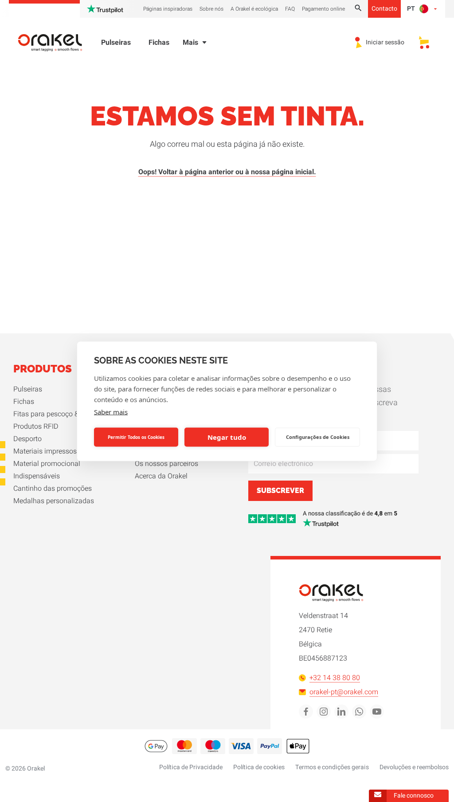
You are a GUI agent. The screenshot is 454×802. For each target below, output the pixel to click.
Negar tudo (226, 437)
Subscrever (280, 490)
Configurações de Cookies (317, 437)
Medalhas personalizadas (53, 501)
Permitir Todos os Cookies (136, 437)
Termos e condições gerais (332, 767)
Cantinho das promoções (52, 488)
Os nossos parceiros (166, 463)
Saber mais (111, 411)
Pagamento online (323, 9)
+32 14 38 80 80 (334, 678)
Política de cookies (259, 767)
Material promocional (46, 463)
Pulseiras (116, 42)
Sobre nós (211, 9)
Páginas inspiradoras (167, 9)
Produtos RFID (36, 426)
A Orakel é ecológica (254, 9)
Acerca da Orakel (161, 476)
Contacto (384, 8)
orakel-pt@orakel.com (343, 692)
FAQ (290, 9)
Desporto (27, 439)
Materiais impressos (45, 451)
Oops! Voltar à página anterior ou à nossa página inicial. (227, 172)
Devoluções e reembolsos (414, 767)
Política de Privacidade (191, 767)
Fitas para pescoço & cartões (58, 414)
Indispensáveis (36, 476)
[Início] (55, 42)
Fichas (159, 42)
